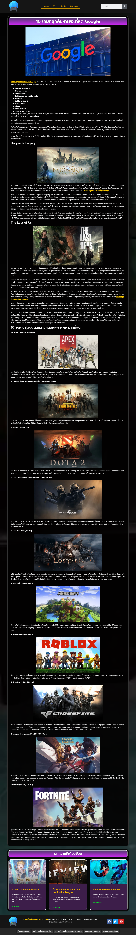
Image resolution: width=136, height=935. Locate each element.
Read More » (16, 906)
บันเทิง (63, 6)
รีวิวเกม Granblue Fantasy (25, 889)
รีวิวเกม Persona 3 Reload (106, 889)
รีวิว (54, 6)
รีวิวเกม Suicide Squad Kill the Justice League (66, 891)
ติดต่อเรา (74, 6)
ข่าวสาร (46, 6)
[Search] (124, 6)
